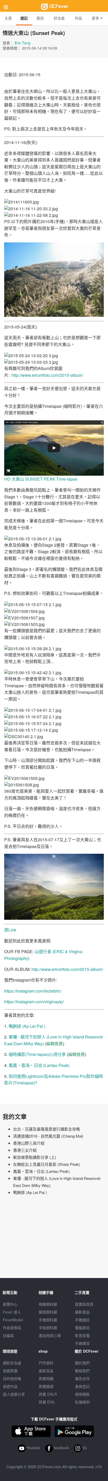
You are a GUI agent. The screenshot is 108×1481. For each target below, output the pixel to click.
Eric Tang (22, 42)
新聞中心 (10, 1304)
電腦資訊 (82, 1327)
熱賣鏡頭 (46, 1386)
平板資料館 (48, 1327)
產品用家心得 (50, 1335)
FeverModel (13, 1319)
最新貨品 (46, 1370)
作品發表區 (12, 1327)
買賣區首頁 (84, 1304)
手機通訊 (82, 1319)
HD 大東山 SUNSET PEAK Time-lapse (40, 479)
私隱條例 (82, 1402)
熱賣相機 (46, 1378)
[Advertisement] (54, 1238)
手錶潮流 (82, 1343)
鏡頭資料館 (48, 1312)
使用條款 (82, 1394)
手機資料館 (48, 1319)
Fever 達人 (12, 1312)
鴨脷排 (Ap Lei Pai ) (27, 1026)
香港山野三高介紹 (29, 1143)
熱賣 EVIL (47, 1402)
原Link (10, 930)
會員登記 (82, 1386)
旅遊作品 (10, 1386)
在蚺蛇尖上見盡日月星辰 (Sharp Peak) (46, 1164)
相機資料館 (48, 1304)
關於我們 (82, 1362)
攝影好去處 (12, 1362)
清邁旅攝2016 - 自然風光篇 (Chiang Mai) (48, 1136)
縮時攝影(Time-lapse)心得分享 (37, 1054)
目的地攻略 (12, 1378)
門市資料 (46, 1362)
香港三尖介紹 (25, 1150)
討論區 (8, 1335)
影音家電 (82, 1335)
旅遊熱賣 (10, 1370)
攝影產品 (82, 1312)
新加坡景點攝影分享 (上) (34, 1157)
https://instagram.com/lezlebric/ (32, 991)
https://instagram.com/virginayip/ (34, 1002)
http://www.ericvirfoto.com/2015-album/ (47, 375)
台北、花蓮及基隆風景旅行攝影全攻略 (46, 1129)
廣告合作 (82, 1378)
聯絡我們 (82, 1370)
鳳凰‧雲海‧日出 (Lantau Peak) (39, 1065)
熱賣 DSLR (48, 1394)
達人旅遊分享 (14, 1394)
